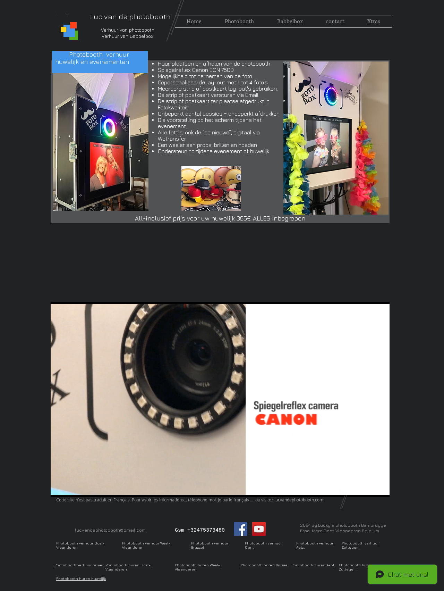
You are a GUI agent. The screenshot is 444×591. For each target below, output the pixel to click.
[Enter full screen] (380, 487)
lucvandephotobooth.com (298, 499)
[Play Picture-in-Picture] (368, 487)
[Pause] (59, 487)
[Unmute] (71, 487)
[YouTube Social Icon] (259, 529)
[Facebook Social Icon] (240, 529)
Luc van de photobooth (130, 16)
